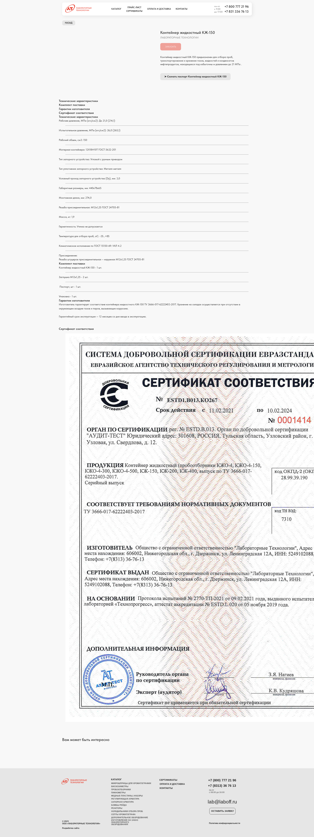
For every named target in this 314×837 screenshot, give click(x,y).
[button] (222, 811)
